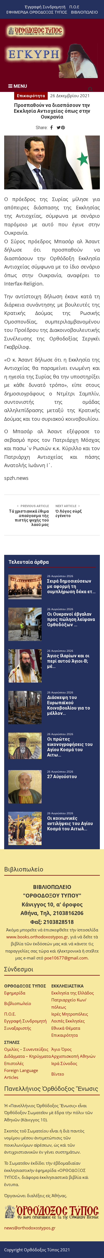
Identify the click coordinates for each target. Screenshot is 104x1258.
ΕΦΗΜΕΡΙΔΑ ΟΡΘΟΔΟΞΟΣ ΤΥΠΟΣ (36, 12)
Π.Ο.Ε (74, 6)
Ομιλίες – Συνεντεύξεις (26, 1049)
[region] (52, 60)
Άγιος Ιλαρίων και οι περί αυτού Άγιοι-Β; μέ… (68, 661)
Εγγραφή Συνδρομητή (25, 1021)
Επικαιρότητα (31, 95)
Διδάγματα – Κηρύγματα (27, 1056)
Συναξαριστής (17, 1028)
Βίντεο (57, 1074)
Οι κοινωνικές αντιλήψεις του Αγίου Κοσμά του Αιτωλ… (70, 823)
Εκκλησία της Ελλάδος (72, 993)
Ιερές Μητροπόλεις (69, 1014)
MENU (19, 86)
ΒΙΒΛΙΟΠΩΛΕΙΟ (84, 12)
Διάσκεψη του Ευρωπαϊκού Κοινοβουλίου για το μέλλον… (68, 705)
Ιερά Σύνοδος (64, 1063)
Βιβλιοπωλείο (17, 1003)
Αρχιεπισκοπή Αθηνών (73, 1056)
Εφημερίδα (14, 993)
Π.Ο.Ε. (10, 1014)
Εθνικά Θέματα (65, 1028)
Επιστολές (14, 1063)
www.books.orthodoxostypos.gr (37, 936)
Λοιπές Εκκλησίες (68, 1021)
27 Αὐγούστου (62, 776)
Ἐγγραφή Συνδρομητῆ (45, 6)
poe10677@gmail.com (66, 958)
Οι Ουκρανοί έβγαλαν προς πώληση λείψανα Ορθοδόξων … (71, 619)
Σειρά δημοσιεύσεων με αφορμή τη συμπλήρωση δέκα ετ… (71, 586)
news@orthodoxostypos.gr (29, 1228)
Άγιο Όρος (61, 1049)
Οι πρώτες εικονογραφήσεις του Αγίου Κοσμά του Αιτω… (70, 747)
